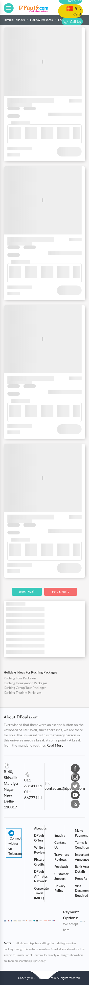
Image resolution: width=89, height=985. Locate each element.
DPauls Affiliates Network (41, 876)
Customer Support (61, 876)
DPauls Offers (39, 837)
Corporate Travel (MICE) (41, 893)
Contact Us (60, 845)
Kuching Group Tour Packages (25, 688)
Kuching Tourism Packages (23, 693)
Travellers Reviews (61, 857)
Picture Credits (39, 861)
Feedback (61, 866)
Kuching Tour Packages (20, 678)
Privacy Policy (59, 888)
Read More (54, 745)
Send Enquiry (60, 591)
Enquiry (59, 835)
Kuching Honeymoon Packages (25, 683)
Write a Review (39, 849)
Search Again (27, 591)
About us (40, 828)
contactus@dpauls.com (64, 788)
